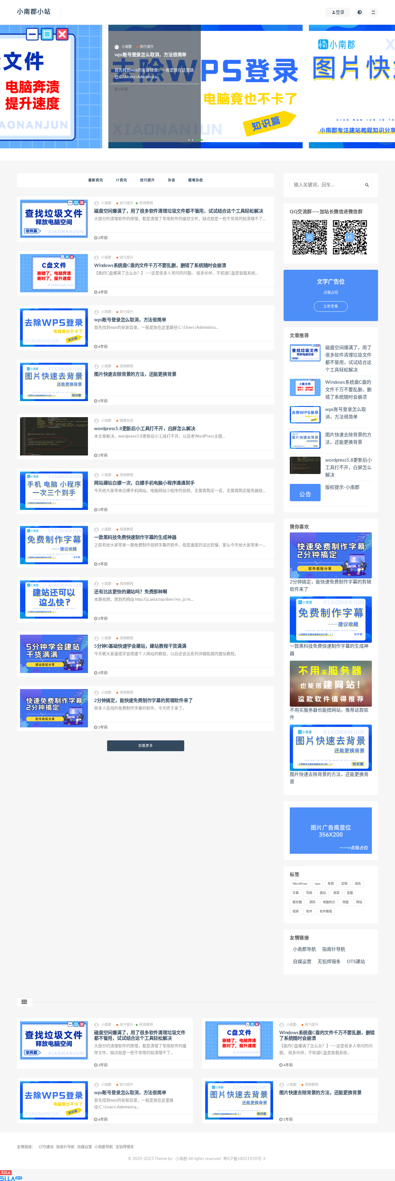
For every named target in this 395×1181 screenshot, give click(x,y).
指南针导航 (333, 949)
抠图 (350, 893)
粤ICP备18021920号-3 (244, 1159)
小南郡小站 (34, 12)
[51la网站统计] (197, 1178)
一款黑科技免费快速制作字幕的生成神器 (135, 537)
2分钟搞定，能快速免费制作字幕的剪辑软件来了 (143, 700)
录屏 (336, 893)
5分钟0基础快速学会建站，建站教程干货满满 (140, 646)
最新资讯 (95, 180)
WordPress (300, 883)
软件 (309, 911)
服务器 (297, 902)
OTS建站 (356, 961)
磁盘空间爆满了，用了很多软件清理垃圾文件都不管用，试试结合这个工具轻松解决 (178, 211)
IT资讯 (121, 180)
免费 (331, 883)
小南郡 (181, 1159)
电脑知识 (329, 902)
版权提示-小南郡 (342, 487)
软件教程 (326, 911)
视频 (296, 911)
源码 (312, 902)
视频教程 (146, 203)
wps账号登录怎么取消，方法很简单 (130, 320)
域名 (358, 883)
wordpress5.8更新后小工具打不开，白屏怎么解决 (144, 428)
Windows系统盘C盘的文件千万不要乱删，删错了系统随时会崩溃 (160, 265)
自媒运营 (302, 961)
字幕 (296, 893)
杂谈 (171, 180)
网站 (359, 902)
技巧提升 (147, 180)
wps (317, 883)
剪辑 (344, 883)
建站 (323, 893)
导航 (309, 893)
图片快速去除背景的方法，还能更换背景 (135, 374)
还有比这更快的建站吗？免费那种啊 (130, 592)
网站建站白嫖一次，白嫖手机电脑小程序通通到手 (144, 483)
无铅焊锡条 (329, 961)
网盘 (346, 902)
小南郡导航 (304, 949)
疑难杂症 (195, 180)
